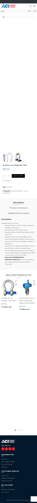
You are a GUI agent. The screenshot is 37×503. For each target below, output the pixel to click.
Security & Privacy (7, 464)
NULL (26, 191)
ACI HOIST (15, 500)
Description (18, 202)
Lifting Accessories (17, 191)
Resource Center (6, 481)
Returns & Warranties (8, 478)
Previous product (30, 11)
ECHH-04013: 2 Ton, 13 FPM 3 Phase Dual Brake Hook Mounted (27, 300)
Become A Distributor (8, 489)
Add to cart (18, 176)
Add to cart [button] (7, 307)
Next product (34, 11)
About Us (4, 459)
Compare (8, 180)
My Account (5, 492)
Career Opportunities (7, 462)
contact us (24, 253)
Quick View (16, 284)
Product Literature (18, 208)
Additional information (18, 213)
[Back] (2, 11)
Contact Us (4, 475)
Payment (4, 467)
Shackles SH (7, 193)
